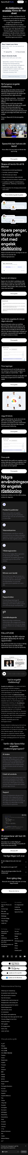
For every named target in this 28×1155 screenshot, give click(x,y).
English (3, 1062)
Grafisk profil (18, 950)
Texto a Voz (4, 1028)
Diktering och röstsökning (8, 991)
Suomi (3, 1067)
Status (16, 945)
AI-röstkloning (20, 703)
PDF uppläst (4, 1024)
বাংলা (2, 1133)
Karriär (16, 938)
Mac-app (3, 911)
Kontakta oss (18, 934)
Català (3, 1136)
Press (16, 948)
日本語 (3, 1076)
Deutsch (3, 1069)
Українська (4, 1091)
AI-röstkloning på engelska (12, 9)
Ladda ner (3, 923)
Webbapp (3, 916)
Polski (2, 1084)
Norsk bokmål (5, 1081)
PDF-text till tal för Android (8, 995)
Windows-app (5, 913)
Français (3, 1065)
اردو (2, 1141)
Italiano (3, 1074)
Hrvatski (3, 1122)
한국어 (3, 1079)
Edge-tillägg (4, 921)
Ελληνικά (3, 1124)
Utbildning (4, 938)
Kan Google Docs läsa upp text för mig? (11, 1017)
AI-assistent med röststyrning (9, 993)
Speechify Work (19, 912)
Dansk (3, 1058)
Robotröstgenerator (6, 1007)
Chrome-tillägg (5, 918)
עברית (2, 1129)
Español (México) (6, 1095)
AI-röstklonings (20, 283)
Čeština (3, 1055)
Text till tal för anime (6, 1009)
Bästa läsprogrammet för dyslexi (9, 1005)
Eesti (2, 1119)
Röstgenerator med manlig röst (9, 1002)
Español (3, 1093)
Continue (24, 1151)
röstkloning (6, 86)
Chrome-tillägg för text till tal (8, 1019)
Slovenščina (4, 1117)
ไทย (2, 1098)
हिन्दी (2, 1072)
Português (4, 1107)
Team (2, 935)
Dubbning (17, 907)
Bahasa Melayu (5, 1138)
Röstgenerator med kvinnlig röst (9, 1000)
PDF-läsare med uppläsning (8, 1014)
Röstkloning (18, 909)
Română (3, 1105)
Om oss (17, 931)
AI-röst (19, 319)
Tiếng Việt (3, 1103)
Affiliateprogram (19, 941)
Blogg (16, 936)
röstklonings (15, 331)
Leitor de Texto (5, 1031)
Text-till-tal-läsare (5, 998)
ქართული (4, 1112)
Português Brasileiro (6, 1086)
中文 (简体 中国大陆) (6, 1053)
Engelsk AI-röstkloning (7, 686)
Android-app (4, 909)
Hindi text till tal (5, 1021)
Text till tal (3, 902)
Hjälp (16, 943)
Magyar (3, 1046)
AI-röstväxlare (5, 1012)
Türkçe (3, 1100)
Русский (3, 1088)
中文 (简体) (4, 1048)
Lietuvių (3, 1126)
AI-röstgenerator (19, 905)
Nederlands (4, 1060)
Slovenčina (4, 1114)
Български (3, 1110)
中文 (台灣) (4, 1050)
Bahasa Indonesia (5, 1131)
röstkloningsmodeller (18, 694)
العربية (2, 1043)
